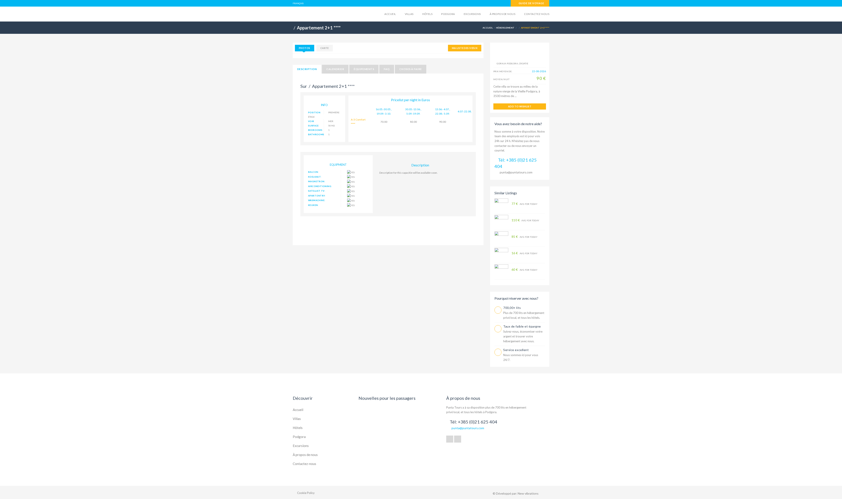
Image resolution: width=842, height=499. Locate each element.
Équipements (364, 69)
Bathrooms (316, 134)
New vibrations (528, 493)
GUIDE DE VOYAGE (531, 3)
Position (314, 112)
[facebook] (449, 439)
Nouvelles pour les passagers (387, 398)
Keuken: (313, 205)
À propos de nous (503, 14)
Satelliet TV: (316, 190)
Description (307, 69)
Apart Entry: (317, 195)
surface (313, 125)
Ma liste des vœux (464, 48)
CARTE (324, 48)
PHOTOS (304, 48)
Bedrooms (315, 130)
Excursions (472, 14)
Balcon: (313, 172)
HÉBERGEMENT (505, 27)
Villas (409, 14)
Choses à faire (410, 69)
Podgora (448, 14)
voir (311, 121)
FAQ (386, 69)
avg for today (524, 203)
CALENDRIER (335, 69)
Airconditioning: (320, 186)
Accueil (390, 14)
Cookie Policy (306, 493)
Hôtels (427, 14)
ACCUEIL (488, 27)
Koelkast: (314, 176)
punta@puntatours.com (516, 172)
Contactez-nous (536, 14)
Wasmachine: (316, 200)
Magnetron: (316, 181)
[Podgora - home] (327, 13)
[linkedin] (457, 439)
